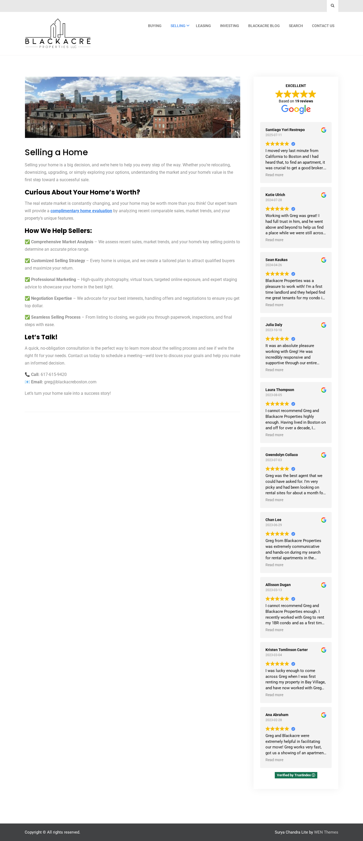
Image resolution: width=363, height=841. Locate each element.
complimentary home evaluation (81, 210)
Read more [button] (274, 175)
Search (296, 26)
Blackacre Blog (264, 26)
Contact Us (323, 26)
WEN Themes (326, 832)
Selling (178, 26)
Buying (155, 26)
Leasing (203, 26)
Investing (229, 26)
